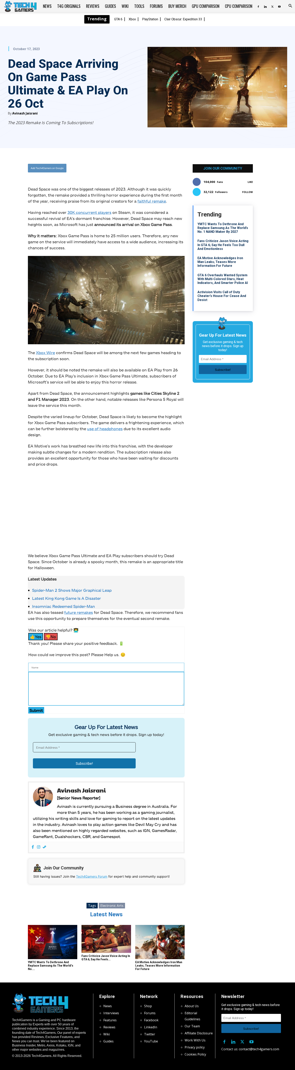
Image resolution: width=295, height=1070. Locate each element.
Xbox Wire (45, 352)
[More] (147, 168)
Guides (110, 6)
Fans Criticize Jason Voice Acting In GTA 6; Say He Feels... (105, 957)
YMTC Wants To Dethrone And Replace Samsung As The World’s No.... (50, 966)
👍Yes (35, 636)
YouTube (151, 1041)
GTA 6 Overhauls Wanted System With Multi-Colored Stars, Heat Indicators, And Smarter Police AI (222, 279)
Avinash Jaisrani (25, 113)
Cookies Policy (195, 1054)
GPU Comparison (205, 6)
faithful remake (151, 201)
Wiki (125, 6)
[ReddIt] (138, 168)
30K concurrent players (89, 212)
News (47, 6)
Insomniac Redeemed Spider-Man (63, 606)
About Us (192, 1006)
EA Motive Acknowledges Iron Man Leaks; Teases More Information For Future (158, 966)
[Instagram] (39, 847)
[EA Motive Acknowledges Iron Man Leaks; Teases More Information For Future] (160, 942)
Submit (36, 710)
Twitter (149, 1034)
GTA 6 (118, 19)
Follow (247, 192)
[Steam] (44, 847)
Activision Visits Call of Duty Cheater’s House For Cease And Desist (221, 296)
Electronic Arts (112, 905)
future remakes (78, 612)
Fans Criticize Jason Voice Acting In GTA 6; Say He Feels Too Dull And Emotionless (222, 244)
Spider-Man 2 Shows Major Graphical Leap (72, 590)
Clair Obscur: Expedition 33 (183, 19)
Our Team (192, 1026)
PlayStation (150, 19)
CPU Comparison (238, 6)
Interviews (111, 1013)
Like (250, 182)
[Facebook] (258, 6)
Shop (148, 1006)
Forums (156, 6)
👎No (51, 636)
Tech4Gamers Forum (91, 876)
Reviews (92, 6)
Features (110, 1020)
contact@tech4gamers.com (259, 1049)
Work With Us (195, 1040)
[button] (290, 6)
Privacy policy (195, 1047)
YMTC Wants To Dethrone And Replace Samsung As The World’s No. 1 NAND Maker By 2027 (222, 228)
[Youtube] (279, 6)
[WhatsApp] (128, 168)
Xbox (132, 19)
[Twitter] (272, 6)
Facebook (151, 1020)
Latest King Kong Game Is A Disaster (66, 598)
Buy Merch (177, 6)
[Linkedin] (265, 6)
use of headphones (105, 428)
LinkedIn (150, 1027)
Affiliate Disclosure (199, 1033)
